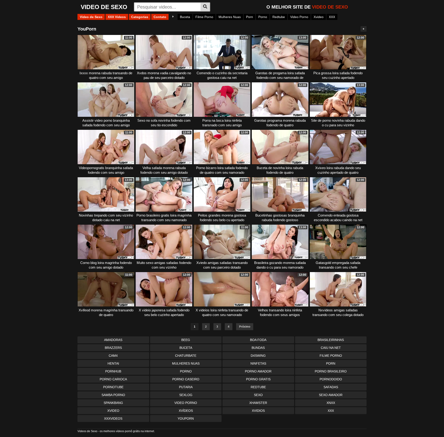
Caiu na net (331, 348)
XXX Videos (117, 17)
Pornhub (113, 371)
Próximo (244, 326)
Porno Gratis (258, 379)
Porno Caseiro (185, 379)
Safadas (331, 387)
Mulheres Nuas (230, 17)
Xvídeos (186, 410)
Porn (249, 17)
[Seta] (173, 17)
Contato (160, 17)
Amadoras (113, 340)
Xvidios (258, 410)
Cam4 (113, 355)
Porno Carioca (113, 379)
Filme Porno (204, 17)
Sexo (258, 395)
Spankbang (113, 403)
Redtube (278, 17)
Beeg (185, 340)
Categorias (139, 17)
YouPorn (186, 418)
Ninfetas (258, 363)
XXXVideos (113, 418)
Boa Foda (258, 340)
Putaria (186, 387)
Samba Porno (113, 395)
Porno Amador (258, 371)
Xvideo (319, 17)
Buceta (185, 17)
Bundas (258, 348)
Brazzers (113, 348)
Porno (262, 17)
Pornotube (113, 387)
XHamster (258, 403)
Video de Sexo (91, 17)
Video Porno (299, 17)
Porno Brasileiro (331, 371)
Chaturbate (185, 355)
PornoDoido (331, 379)
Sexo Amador (330, 395)
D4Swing (258, 355)
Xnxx (331, 403)
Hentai (113, 363)
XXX (332, 17)
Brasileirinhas (331, 340)
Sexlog (185, 395)
